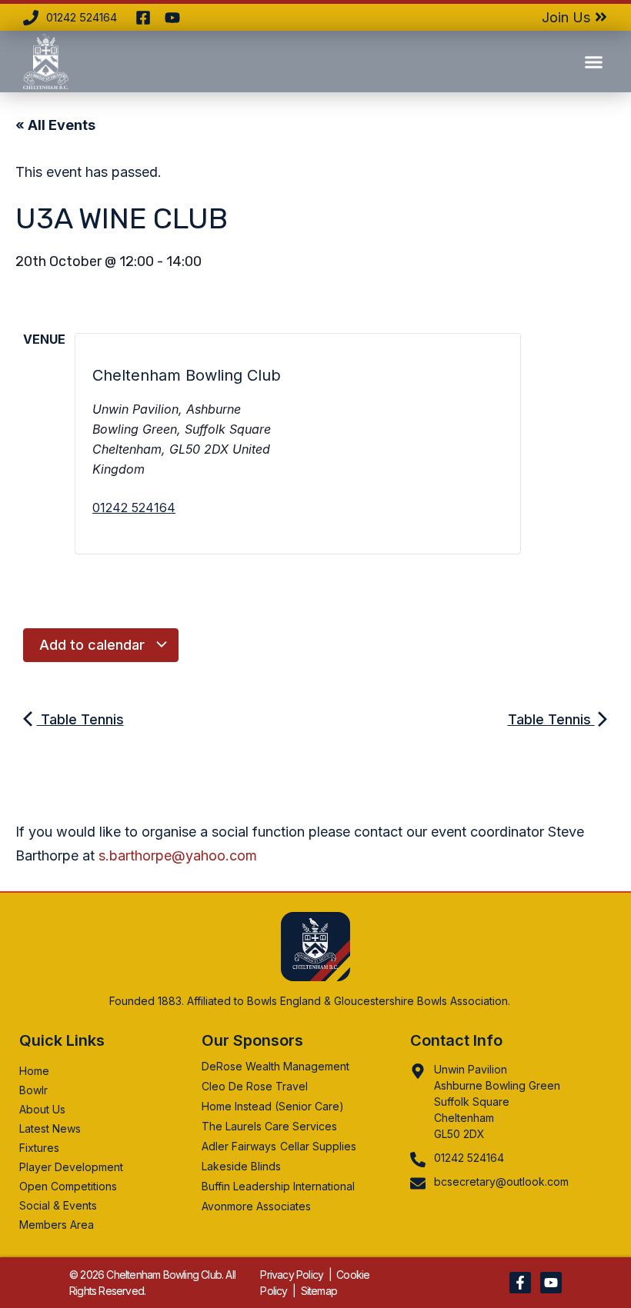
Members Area (56, 1224)
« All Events (55, 125)
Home (34, 1070)
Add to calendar (94, 645)
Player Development (71, 1166)
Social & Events (58, 1205)
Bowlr (33, 1090)
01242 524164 (133, 507)
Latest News (50, 1128)
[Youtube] (551, 1282)
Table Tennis (80, 719)
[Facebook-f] (520, 1282)
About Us (42, 1109)
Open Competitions (68, 1186)
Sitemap (319, 1290)
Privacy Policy (291, 1274)
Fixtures (39, 1147)
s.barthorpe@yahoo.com (177, 855)
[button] (594, 61)
